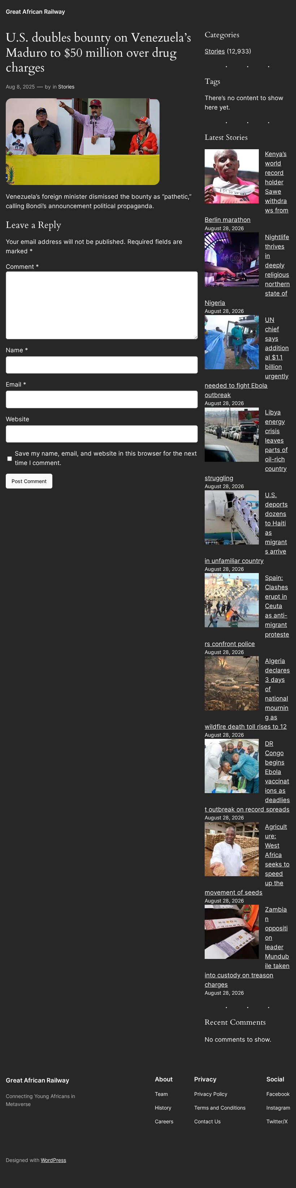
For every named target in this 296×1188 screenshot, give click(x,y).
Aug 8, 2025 (20, 86)
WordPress (53, 1160)
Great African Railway (35, 11)
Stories (66, 86)
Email (16, 384)
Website (17, 419)
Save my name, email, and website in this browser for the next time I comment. (106, 458)
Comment (22, 266)
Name (17, 350)
